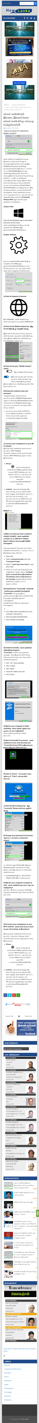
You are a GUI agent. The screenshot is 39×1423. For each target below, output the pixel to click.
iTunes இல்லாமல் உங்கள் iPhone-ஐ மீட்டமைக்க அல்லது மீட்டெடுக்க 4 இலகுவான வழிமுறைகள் (24, 1254)
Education (7, 1373)
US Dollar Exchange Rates (14, 1049)
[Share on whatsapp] (18, 995)
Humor (6, 1377)
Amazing (7, 1365)
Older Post (28, 1016)
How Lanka (25, 1419)
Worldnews (8, 1400)
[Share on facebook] (5, 995)
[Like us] (24, 18)
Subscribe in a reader (10, 1349)
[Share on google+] (14, 995)
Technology (8, 1392)
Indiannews (8, 1380)
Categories (10, 18)
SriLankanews (9, 1388)
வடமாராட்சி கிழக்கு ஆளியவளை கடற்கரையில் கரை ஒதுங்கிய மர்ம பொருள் (23, 1245)
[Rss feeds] (34, 18)
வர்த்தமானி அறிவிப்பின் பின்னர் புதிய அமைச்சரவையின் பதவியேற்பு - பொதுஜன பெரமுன (24, 1235)
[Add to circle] (27, 18)
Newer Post (9, 1016)
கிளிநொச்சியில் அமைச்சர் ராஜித (23, 1202)
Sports (6, 1384)
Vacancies (7, 1396)
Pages (7, 3)
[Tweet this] (10, 995)
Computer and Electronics (12, 1369)
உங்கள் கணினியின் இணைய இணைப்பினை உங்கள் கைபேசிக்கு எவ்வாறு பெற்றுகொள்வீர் (24, 1185)
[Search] (35, 3)
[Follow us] (31, 18)
